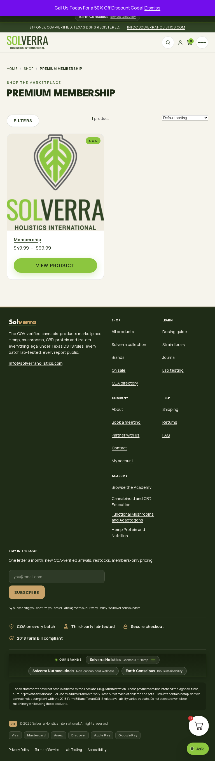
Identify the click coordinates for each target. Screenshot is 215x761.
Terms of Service (47, 749)
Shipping (170, 409)
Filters (23, 120)
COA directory (125, 383)
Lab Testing (73, 749)
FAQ (166, 435)
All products (123, 331)
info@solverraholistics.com (156, 27)
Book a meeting (126, 422)
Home (12, 68)
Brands (118, 357)
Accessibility (97, 749)
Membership (27, 239)
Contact (119, 448)
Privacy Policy (19, 749)
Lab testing (173, 370)
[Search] (168, 42)
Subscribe (26, 592)
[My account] (180, 42)
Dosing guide (174, 331)
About (117, 409)
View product (55, 265)
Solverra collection (129, 344)
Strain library (173, 344)
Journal (169, 357)
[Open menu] (202, 42)
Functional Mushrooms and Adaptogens (133, 517)
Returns (169, 422)
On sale (118, 370)
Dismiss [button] (152, 8)
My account (122, 460)
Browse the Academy (131, 487)
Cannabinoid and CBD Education (131, 501)
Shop (29, 68)
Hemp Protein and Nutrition (128, 532)
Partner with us (125, 435)
